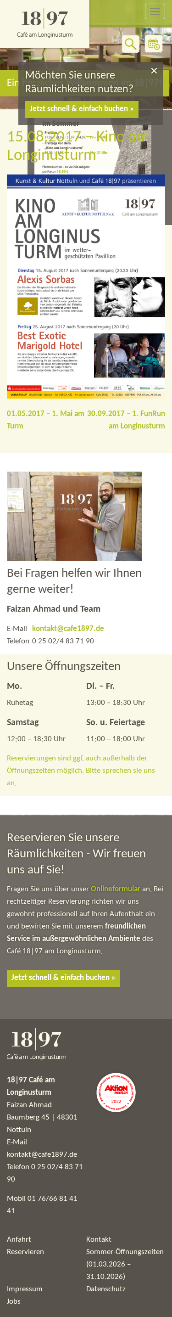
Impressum (25, 1289)
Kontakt (98, 1240)
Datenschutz (106, 1289)
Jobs (14, 1302)
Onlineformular (116, 889)
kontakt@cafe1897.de (68, 629)
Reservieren (25, 1252)
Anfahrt (19, 1240)
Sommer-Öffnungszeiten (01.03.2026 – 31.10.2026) (125, 1264)
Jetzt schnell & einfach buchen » (82, 109)
